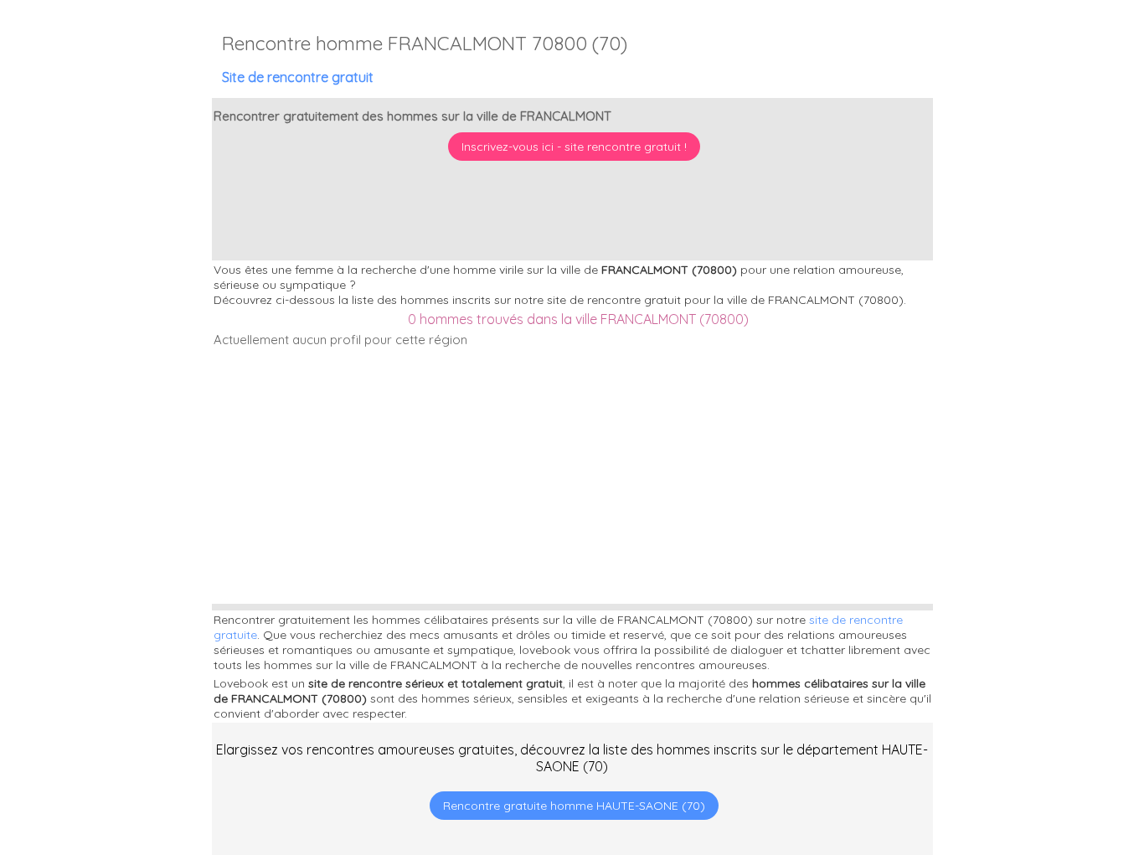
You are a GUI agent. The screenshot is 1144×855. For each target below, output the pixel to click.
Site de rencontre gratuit (298, 77)
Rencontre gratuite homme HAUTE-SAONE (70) (574, 805)
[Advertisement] (1039, 747)
